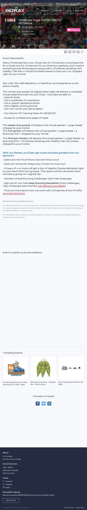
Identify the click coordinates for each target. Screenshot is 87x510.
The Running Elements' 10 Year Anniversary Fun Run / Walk (15, 383)
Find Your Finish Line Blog (12, 459)
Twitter (7, 487)
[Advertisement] (43, 238)
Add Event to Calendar (10, 470)
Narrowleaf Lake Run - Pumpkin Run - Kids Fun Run (43, 383)
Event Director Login (79, 4)
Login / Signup (8, 467)
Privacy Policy (80, 507)
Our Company (7, 456)
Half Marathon (35, 38)
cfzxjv (62, 185)
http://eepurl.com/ (48, 185)
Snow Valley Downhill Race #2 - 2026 (71, 383)
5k (45, 38)
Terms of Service (69, 507)
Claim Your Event (8, 473)
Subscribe (79, 11)
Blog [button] (69, 11)
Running (25, 38)
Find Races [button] (44, 11)
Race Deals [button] (57, 11)
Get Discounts (11, 500)
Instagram (8, 484)
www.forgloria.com (14, 193)
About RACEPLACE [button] (62, 4)
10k (42, 38)
